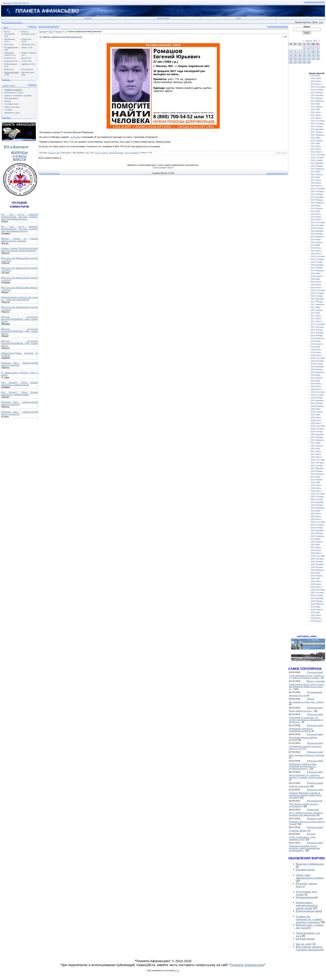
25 (318, 58)
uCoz (177, 970)
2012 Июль (316, 149)
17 (313, 55)
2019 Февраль (317, 372)
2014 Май (315, 211)
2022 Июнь (316, 485)
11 (318, 51)
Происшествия (11, 72)
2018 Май (315, 347)
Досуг (24, 58)
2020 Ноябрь (317, 431)
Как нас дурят (304, 944)
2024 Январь (317, 533)
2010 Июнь (316, 78)
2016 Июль (316, 284)
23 (309, 58)
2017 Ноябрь (317, 330)
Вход (238, 18)
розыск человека (101, 153)
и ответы (19, 156)
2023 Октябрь (317, 525)
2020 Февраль (317, 406)
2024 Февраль (317, 536)
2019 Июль (316, 386)
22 (304, 58)
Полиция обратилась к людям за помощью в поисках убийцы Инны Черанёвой (305, 795)
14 (300, 55)
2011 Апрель (317, 106)
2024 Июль (316, 550)
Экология (25, 44)
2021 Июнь (316, 451)
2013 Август (316, 186)
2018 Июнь (316, 349)
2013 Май (315, 177)
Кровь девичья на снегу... (301, 711)
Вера (6, 69)
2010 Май (315, 75)
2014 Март (316, 205)
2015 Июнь (316, 248)
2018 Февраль (317, 338)
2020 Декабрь (317, 434)
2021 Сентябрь (318, 460)
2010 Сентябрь (318, 87)
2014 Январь (317, 200)
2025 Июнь (316, 581)
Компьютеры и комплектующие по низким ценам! (307, 905)
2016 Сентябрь (318, 290)
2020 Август (316, 423)
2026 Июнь (316, 615)
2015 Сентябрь (318, 256)
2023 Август (316, 519)
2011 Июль (316, 115)
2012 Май (315, 143)
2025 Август (316, 587)
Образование (10, 64)
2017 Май (315, 313)
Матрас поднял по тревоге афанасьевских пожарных (19, 240)
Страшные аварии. (298, 830)
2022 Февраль (317, 474)
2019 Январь (317, 369)
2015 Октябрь (317, 259)
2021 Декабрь (317, 468)
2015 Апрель (317, 242)
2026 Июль (316, 618)
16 (309, 55)
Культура (8, 61)
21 (300, 58)
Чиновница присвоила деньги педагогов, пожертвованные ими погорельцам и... (304, 848)
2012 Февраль (317, 135)
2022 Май (315, 482)
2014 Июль (316, 217)
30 (309, 62)
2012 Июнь (316, 146)
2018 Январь (317, 335)
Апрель (58, 31)
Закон (24, 47)
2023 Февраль (317, 508)
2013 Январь (317, 166)
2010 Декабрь (317, 95)
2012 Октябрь (317, 157)
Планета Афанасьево (247, 965)
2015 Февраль (317, 236)
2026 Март (316, 607)
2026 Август (316, 621)
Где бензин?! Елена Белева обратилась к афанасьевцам (19, 383)
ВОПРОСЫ (19, 152)
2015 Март (316, 239)
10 (313, 51)
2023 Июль (316, 516)
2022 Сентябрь (318, 494)
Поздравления (11, 47)
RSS (321, 22)
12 (291, 55)
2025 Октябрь (317, 592)
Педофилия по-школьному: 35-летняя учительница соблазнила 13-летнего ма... (306, 719)
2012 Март (316, 138)
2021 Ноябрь (317, 465)
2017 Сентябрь (318, 324)
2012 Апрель (317, 140)
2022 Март (316, 477)
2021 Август (316, 457)
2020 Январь (317, 403)
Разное (7, 58)
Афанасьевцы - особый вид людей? (309, 926)
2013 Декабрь (317, 197)
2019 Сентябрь (318, 392)
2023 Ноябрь (317, 527)
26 (291, 62)
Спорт (24, 61)
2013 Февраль (317, 169)
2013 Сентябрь (318, 188)
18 (318, 55)
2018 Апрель (317, 344)
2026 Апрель (317, 609)
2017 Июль (316, 318)
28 (300, 62)
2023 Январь (317, 505)
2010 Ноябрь (317, 92)
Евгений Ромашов (116, 153)
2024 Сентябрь (318, 556)
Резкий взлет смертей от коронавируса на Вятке (301, 729)
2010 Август (316, 84)
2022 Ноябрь (317, 499)
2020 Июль (316, 420)
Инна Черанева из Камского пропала (306, 755)
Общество (26, 39)
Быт (6, 44)
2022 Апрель (317, 479)
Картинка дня (27, 72)
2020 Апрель (317, 412)
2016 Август (316, 287)
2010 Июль (316, 81)
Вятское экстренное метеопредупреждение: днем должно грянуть (19, 319)
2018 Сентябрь (318, 358)
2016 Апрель (317, 276)
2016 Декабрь (317, 299)
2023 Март (316, 511)
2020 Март (316, 409)
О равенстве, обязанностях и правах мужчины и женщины (309, 919)
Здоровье (26, 64)
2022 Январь (317, 471)
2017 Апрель (317, 310)
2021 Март (316, 443)
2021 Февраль (317, 440)
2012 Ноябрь (317, 160)
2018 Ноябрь (317, 364)
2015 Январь (317, 234)
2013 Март (316, 171)
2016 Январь (317, 268)
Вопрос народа (28, 53)
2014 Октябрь (317, 225)
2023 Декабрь (317, 530)
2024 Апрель (317, 542)
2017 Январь (317, 301)
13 (295, 55)
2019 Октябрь (317, 395)
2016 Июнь (316, 282)
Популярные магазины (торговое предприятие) (309, 948)
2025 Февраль (317, 570)
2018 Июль (316, 352)
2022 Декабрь (317, 502)
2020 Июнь (316, 417)
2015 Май (315, 245)
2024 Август (316, 553)
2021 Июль (316, 454)
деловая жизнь (305, 869)
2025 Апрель (317, 576)
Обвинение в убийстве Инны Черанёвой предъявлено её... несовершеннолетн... (303, 766)
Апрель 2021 (311, 41)
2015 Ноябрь (317, 262)
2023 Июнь (316, 513)
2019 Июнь (316, 383)
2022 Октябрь (317, 496)
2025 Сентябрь (318, 590)
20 (295, 58)
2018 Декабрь (317, 366)
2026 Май (315, 612)
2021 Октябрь (317, 462)
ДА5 (87, 153)
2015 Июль (316, 251)
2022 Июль (316, 488)
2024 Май (315, 544)
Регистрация (163, 18)
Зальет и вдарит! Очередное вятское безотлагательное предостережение (19, 249)
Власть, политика (25, 33)
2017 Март (316, 307)
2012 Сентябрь (318, 155)
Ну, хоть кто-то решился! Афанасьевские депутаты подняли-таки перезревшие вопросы (19, 216)
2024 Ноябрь (317, 561)
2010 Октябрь (317, 90)
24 (313, 58)
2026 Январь (317, 601)
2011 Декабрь (317, 129)
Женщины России (297, 695)
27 (295, 62)
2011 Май (315, 109)
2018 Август (316, 355)
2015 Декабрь (317, 265)
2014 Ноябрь (317, 228)
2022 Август (316, 491)
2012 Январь (317, 132)
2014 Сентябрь (318, 222)
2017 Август (316, 321)
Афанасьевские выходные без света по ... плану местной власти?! (19, 298)
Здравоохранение (307, 897)
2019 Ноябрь (317, 398)
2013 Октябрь (317, 191)
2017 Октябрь (317, 327)
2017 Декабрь (317, 333)
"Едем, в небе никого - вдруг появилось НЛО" (302, 838)
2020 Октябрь (317, 429)
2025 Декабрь (317, 598)
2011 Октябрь (317, 123)
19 (291, 58)
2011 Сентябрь (318, 121)
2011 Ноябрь (317, 126)
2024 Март (316, 539)
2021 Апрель (317, 446)
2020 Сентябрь (318, 426)
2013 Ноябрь (317, 194)
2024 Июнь (316, 547)
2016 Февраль (317, 270)
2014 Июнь (316, 214)
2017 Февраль (317, 304)
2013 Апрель (317, 174)
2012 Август (316, 152)
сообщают (75, 137)
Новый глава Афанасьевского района (310, 876)
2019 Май (315, 381)
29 (304, 62)
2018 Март (316, 341)
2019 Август (316, 389)
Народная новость (9, 54)
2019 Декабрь (317, 400)
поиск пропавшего (132, 153)
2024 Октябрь (317, 559)
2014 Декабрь (317, 231)
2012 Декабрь (317, 163)
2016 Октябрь (317, 293)
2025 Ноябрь (317, 595)
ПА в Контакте (16, 147)
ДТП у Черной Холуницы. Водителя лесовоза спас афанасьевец (306, 814)
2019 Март (316, 375)
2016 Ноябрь (317, 296)
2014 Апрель (317, 208)
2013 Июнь (316, 180)
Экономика (9, 39)
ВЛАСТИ (19, 159)
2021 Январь (317, 437)
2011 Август (316, 118)
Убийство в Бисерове (299, 786)
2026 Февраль (317, 604)
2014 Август (316, 220)
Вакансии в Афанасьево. (310, 864)
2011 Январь (317, 98)
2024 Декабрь (317, 564)
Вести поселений (9, 33)
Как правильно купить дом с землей (306, 702)
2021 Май (315, 448)
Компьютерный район (309, 911)
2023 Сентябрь (318, 522)
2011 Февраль (317, 101)
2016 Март (316, 273)
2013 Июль (316, 183)
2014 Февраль (317, 203)
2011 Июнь (316, 112)
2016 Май (315, 279)
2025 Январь (317, 567)
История (25, 69)
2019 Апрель (317, 378)
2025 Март (316, 573)
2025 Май (315, 578)
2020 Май (315, 414)
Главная (88, 18)
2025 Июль (316, 584)
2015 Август (316, 253)
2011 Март (316, 104)
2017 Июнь (316, 316)
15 (304, 55)
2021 (51, 31)
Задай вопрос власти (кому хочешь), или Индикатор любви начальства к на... (306, 686)
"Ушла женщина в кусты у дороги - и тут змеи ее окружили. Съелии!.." (306, 676)
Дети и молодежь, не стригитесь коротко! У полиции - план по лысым (306, 776)
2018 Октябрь (317, 361)
